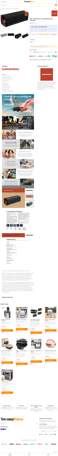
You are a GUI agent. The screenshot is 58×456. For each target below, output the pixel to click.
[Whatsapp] (5, 429)
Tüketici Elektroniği (14, 8)
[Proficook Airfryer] (7, 375)
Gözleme (32, 324)
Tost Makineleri (37, 324)
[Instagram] (3, 429)
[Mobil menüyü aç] (1, 2)
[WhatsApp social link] (34, 42)
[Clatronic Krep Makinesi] (7, 344)
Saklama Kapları (48, 353)
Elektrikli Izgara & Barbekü (35, 323)
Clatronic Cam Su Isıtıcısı (21, 319)
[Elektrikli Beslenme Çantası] (51, 344)
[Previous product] (54, 8)
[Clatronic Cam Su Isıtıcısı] (22, 313)
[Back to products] (55, 8)
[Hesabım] (56, 2)
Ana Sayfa (2, 8)
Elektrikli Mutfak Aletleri (5, 322)
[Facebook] (1, 429)
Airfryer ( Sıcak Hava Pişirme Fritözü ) (7, 384)
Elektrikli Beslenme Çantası (50, 350)
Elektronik (7, 8)
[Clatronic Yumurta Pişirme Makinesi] (36, 344)
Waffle (31, 325)
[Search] (56, 5)
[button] (2, 21)
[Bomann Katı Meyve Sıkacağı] (7, 313)
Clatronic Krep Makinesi (6, 350)
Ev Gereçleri (52, 352)
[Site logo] (29, 1)
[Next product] (56, 8)
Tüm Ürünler (8, 323)
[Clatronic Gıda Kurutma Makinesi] (51, 313)
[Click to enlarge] (2, 30)
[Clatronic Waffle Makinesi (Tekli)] (22, 344)
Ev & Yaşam (47, 352)
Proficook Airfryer (5, 381)
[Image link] (12, 419)
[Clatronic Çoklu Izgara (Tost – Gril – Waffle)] (36, 313)
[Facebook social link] (33, 42)
